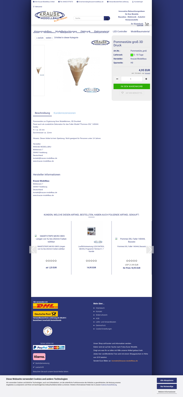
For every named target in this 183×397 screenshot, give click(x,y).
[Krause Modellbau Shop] (51, 16)
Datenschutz (101, 325)
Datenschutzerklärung (109, 385)
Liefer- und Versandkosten (106, 322)
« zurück (39, 38)
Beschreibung (42, 112)
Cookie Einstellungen (104, 329)
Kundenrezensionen (65, 112)
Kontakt (99, 311)
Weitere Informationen (166, 392)
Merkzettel (38, 7)
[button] (117, 79)
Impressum (100, 308)
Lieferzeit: (118, 55)
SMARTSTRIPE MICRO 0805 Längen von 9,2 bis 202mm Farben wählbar (51, 247)
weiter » (49, 38)
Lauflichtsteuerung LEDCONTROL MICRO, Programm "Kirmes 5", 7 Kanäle (91, 248)
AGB (97, 318)
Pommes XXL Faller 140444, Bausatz (131, 246)
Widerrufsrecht (101, 315)
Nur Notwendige (166, 386)
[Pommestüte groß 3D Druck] (78, 71)
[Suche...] (107, 18)
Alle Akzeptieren (166, 380)
